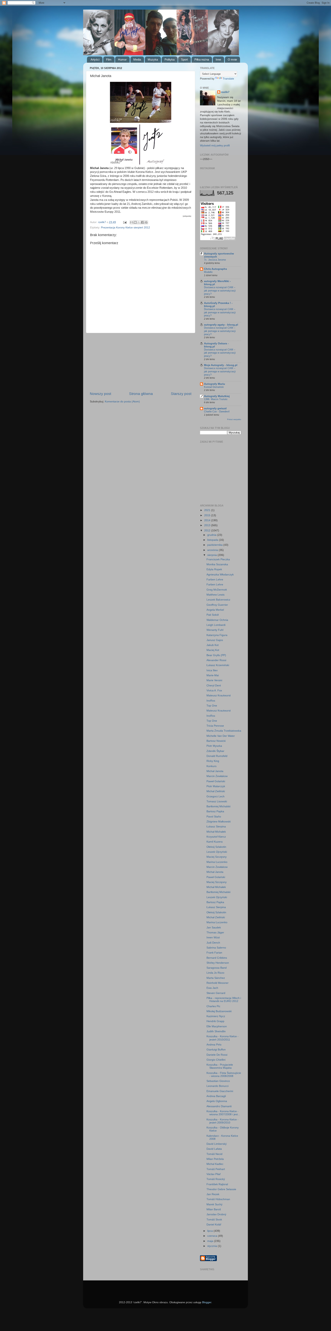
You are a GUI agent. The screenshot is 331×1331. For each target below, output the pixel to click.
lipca (210, 1230)
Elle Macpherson (216, 1026)
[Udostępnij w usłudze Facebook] (142, 222)
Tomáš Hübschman (218, 1199)
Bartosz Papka (215, 811)
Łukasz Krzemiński (217, 665)
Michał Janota (214, 771)
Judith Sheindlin (216, 1031)
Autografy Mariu (214, 383)
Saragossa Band (216, 967)
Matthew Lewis (215, 594)
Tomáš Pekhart (215, 1169)
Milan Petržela (215, 1159)
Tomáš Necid (214, 1154)
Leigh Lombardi (215, 625)
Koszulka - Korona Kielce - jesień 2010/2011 (222, 1038)
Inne (218, 59)
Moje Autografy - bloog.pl (220, 365)
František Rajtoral (217, 1184)
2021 (207, 510)
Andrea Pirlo (213, 1044)
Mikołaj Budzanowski (219, 1011)
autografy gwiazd (215, 408)
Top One (211, 705)
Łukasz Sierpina (216, 826)
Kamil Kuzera (214, 841)
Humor (122, 59)
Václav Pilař (213, 1174)
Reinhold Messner (217, 982)
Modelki (208, 272)
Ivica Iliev (212, 670)
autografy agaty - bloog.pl (221, 324)
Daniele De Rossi (216, 1054)
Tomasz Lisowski (216, 801)
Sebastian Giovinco (218, 1081)
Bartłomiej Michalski (218, 806)
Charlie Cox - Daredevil (216, 411)
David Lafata (214, 1148)
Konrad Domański (214, 387)
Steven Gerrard (215, 993)
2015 (207, 515)
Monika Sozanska (217, 564)
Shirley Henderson (217, 962)
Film (108, 59)
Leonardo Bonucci (217, 1086)
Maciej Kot (212, 650)
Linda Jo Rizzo (215, 972)
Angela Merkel (215, 609)
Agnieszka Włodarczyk (220, 574)
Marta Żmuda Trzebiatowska (223, 730)
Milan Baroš (213, 1209)
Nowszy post (100, 394)
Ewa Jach (212, 987)
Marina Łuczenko (216, 862)
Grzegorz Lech (215, 796)
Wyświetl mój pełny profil (215, 145)
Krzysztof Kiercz (216, 836)
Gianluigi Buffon (216, 1049)
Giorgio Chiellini (215, 1059)
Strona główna (141, 394)
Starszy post (181, 394)
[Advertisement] (140, 362)
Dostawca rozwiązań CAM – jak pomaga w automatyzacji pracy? (220, 290)
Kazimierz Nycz (215, 1016)
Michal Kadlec (214, 1164)
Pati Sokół (212, 614)
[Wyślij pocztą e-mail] (132, 222)
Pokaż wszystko (234, 419)
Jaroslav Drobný (216, 1214)
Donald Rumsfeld (216, 756)
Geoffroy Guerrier (217, 604)
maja (210, 1241)
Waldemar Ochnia (217, 620)
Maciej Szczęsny (216, 856)
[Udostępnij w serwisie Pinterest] (146, 222)
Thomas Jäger (215, 932)
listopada (213, 539)
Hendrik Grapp (215, 1021)
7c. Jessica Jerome (215, 259)
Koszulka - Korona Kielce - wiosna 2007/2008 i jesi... (223, 1113)
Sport (184, 59)
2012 (207, 530)
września (213, 550)
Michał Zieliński (215, 791)
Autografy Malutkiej (217, 396)
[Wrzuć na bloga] (135, 222)
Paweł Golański (215, 781)
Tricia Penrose (215, 725)
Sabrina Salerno (216, 947)
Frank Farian (214, 952)
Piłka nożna (201, 59)
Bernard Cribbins (216, 957)
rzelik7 (225, 92)
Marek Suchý (214, 1204)
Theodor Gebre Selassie (221, 1189)
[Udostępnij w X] (139, 222)
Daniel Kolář (213, 1224)
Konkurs (211, 766)
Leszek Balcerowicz (218, 599)
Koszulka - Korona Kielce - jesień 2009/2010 (222, 1121)
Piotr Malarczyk (215, 786)
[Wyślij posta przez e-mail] (124, 222)
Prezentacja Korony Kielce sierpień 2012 (125, 227)
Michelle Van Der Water (220, 735)
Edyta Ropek (214, 569)
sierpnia (212, 555)
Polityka (170, 59)
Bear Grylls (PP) (216, 655)
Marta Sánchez (215, 978)
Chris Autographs (215, 269)
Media (137, 59)
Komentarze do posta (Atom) (122, 401)
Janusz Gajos (214, 640)
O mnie (232, 59)
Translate (228, 78)
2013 (207, 525)
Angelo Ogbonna (216, 1101)
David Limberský (216, 1143)
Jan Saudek (213, 927)
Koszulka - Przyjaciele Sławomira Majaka (219, 1066)
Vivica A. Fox (214, 690)
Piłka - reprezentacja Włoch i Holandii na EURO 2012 (223, 1000)
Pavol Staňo (213, 816)
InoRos (210, 700)
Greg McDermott (216, 589)
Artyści (95, 59)
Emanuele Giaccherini (219, 1091)
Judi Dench (213, 942)
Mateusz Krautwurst (218, 695)
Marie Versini (214, 680)
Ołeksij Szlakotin (216, 846)
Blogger (206, 1302)
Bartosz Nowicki (216, 740)
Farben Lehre (214, 579)
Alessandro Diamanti (219, 1106)
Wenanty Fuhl (214, 630)
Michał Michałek (216, 831)
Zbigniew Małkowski (218, 821)
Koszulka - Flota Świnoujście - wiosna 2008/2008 (223, 1074)
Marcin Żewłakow (217, 776)
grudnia (212, 534)
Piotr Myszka (214, 745)
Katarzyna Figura (216, 635)
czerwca (212, 1235)
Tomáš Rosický (215, 1179)
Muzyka (153, 59)
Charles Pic (213, 1006)
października (215, 544)
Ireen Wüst (213, 937)
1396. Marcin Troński (215, 399)
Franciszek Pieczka (218, 559)
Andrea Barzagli (216, 1096)
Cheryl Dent (213, 685)
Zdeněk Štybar (215, 751)
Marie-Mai (212, 675)
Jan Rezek (212, 1194)
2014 (207, 520)
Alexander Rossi (216, 660)
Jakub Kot (212, 645)
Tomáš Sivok (214, 1219)
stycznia (212, 1246)
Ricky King (212, 761)
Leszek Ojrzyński (216, 851)
